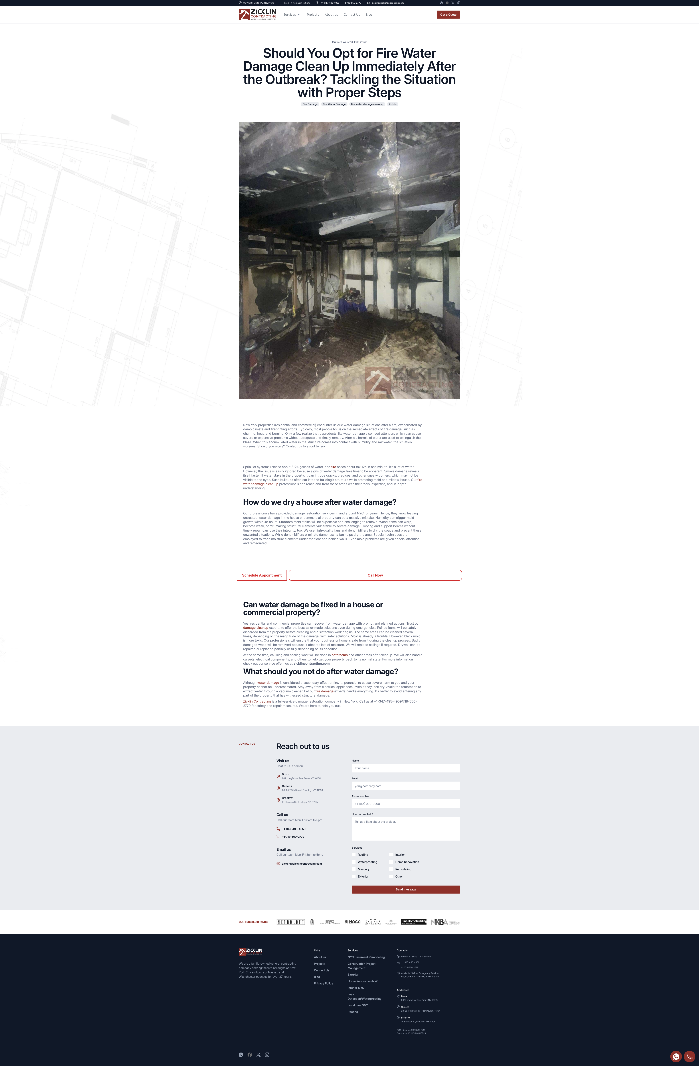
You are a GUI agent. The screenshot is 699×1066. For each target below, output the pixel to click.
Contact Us (352, 14)
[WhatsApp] (441, 2)
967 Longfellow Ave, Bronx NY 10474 (301, 778)
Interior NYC (356, 988)
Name (355, 760)
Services (289, 14)
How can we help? (362, 814)
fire (333, 467)
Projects (313, 14)
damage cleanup (255, 628)
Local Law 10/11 (358, 1005)
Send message (406, 889)
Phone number (360, 796)
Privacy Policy (323, 983)
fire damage (324, 691)
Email (355, 778)
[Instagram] (458, 2)
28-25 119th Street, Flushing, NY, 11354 (302, 790)
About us (331, 14)
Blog (317, 977)
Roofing (353, 1012)
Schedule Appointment (262, 575)
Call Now (375, 575)
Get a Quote (448, 14)
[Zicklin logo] (257, 14)
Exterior (353, 974)
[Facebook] (447, 2)
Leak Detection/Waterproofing (365, 996)
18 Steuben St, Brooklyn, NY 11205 (300, 802)
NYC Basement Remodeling (366, 957)
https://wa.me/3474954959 (676, 1056)
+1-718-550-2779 (352, 2)
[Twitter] (452, 2)
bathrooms (340, 655)
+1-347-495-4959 (330, 2)
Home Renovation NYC (363, 981)
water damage (268, 683)
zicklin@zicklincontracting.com (388, 2)
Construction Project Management (362, 966)
